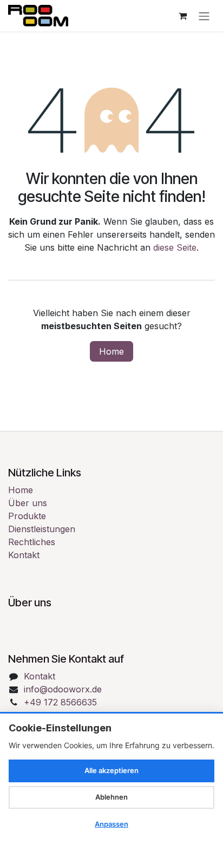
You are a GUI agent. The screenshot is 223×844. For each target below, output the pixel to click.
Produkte (27, 516)
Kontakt (24, 554)
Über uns (27, 503)
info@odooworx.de (63, 689)
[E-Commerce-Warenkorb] (182, 16)
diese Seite (174, 247)
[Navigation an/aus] (204, 15)
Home (111, 351)
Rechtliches (31, 542)
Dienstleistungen (41, 529)
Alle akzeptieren (111, 770)
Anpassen (111, 824)
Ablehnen (111, 797)
